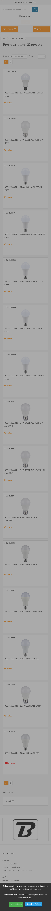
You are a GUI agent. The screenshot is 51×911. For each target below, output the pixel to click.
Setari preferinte (34, 904)
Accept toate (16, 904)
